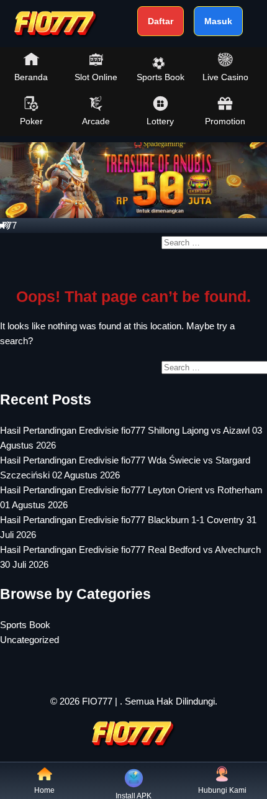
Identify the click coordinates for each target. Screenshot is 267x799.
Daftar (160, 21)
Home (44, 790)
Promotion (225, 121)
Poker (31, 121)
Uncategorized (29, 639)
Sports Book (160, 77)
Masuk (218, 21)
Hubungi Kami (222, 790)
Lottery (160, 121)
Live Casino (225, 77)
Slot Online (96, 77)
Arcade (96, 121)
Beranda (31, 77)
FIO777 (97, 701)
